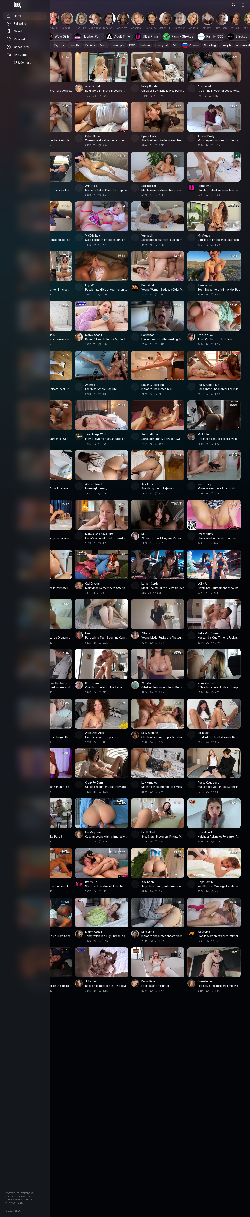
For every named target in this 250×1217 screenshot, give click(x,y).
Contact (11, 1196)
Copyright (12, 1193)
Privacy (10, 1202)
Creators (25, 1196)
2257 (21, 1202)
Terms (28, 1199)
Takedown (28, 1193)
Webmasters (13, 1199)
